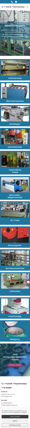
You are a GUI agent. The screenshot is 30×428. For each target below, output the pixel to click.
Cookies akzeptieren (15, 416)
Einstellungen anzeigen (15, 425)
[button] (27, 6)
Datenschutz (17, 412)
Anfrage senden (15, 365)
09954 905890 (8, 403)
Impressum (24, 412)
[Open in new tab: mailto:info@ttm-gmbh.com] (16, 2)
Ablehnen (15, 421)
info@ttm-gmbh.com (11, 405)
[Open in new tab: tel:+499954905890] (12, 2)
